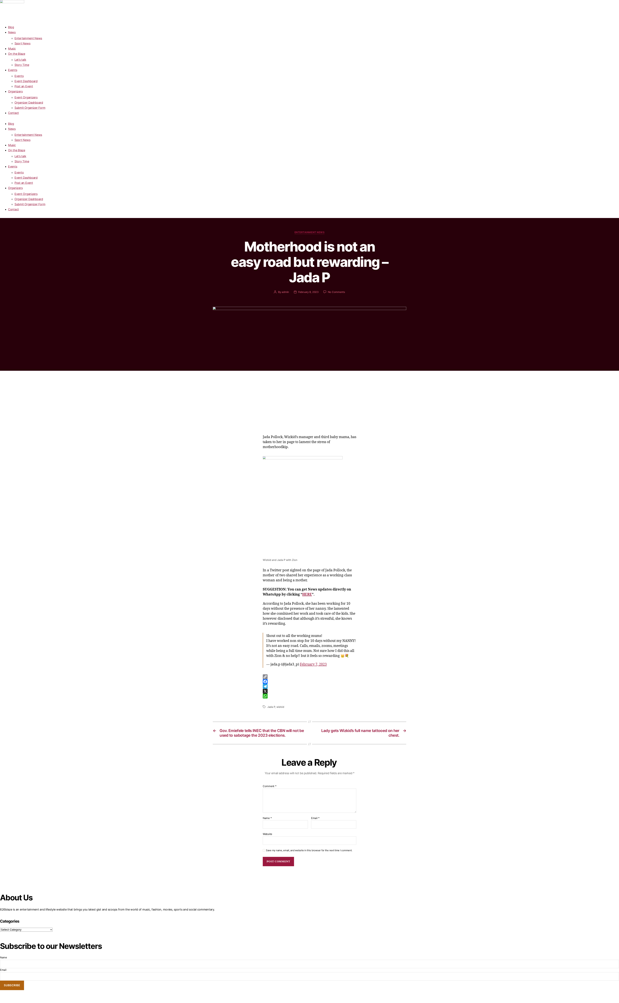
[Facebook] (309, 681)
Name (267, 818)
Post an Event (24, 86)
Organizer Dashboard (29, 102)
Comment (269, 786)
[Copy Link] (309, 676)
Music (12, 48)
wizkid (280, 706)
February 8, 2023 (308, 292)
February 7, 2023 (313, 664)
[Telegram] (309, 686)
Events (12, 70)
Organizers (15, 91)
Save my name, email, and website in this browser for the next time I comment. (309, 850)
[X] (309, 691)
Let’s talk (20, 59)
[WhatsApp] (309, 696)
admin (285, 292)
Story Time (22, 65)
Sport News (22, 43)
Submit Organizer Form (30, 107)
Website (267, 834)
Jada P (271, 706)
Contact (13, 113)
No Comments (336, 292)
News (12, 32)
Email (315, 818)
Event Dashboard (26, 81)
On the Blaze (16, 53)
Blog (11, 27)
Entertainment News (28, 38)
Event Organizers (26, 97)
